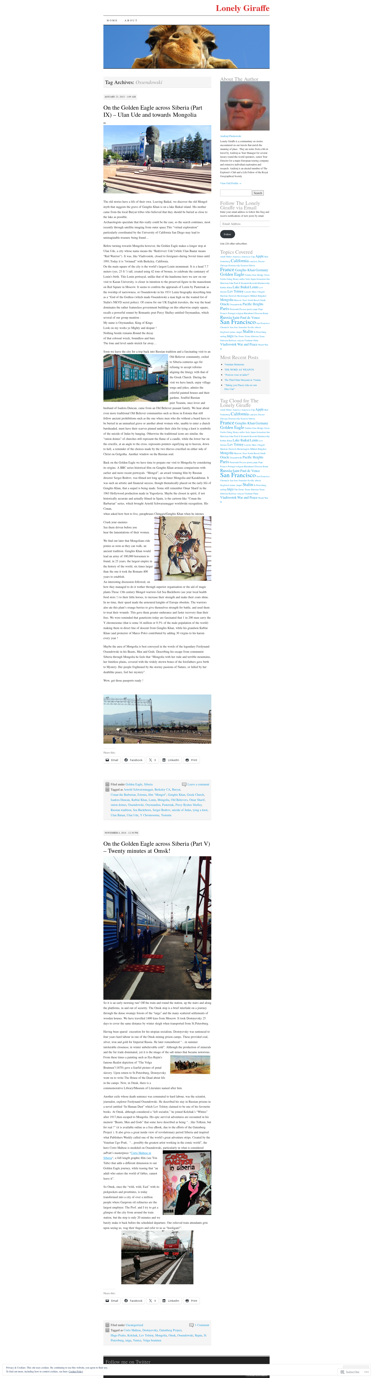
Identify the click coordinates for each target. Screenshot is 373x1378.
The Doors (239, 336)
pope (255, 309)
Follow (227, 234)
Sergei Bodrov (161, 810)
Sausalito (243, 327)
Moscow (238, 300)
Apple (259, 256)
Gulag (229, 278)
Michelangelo (243, 295)
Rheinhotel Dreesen (253, 313)
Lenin (152, 800)
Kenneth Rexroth (249, 283)
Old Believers (179, 800)
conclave (253, 261)
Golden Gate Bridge (254, 274)
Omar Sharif (197, 800)
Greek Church (195, 795)
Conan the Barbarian (123, 795)
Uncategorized (134, 1325)
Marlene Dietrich (228, 295)
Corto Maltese (132, 1330)
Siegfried (224, 331)
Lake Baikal (241, 287)
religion (239, 313)
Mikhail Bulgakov (258, 295)
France (227, 269)
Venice (137, 1340)
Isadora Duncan (120, 800)
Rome (265, 313)
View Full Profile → (230, 183)
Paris (224, 308)
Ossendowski (136, 805)
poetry (250, 309)
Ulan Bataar (118, 815)
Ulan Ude (132, 815)
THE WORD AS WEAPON (239, 369)
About (131, 20)
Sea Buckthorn (142, 810)
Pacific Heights (253, 304)
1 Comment (202, 1325)
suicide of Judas (181, 810)
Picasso (242, 309)
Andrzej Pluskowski (230, 136)
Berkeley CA (162, 789)
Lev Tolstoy (146, 1335)
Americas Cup (248, 256)
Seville (251, 327)
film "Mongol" (157, 795)
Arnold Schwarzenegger (138, 789)
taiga (128, 1340)
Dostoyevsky (150, 1330)
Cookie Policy (76, 1371)
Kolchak (132, 1335)
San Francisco (238, 321)
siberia (258, 327)
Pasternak (168, 805)
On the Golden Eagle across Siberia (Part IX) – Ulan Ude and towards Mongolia (152, 110)
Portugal (231, 313)
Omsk (172, 1335)
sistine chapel (235, 331)
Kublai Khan (139, 800)
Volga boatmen (152, 1340)
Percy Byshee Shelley (188, 805)
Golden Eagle (134, 784)
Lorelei (247, 291)
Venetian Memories (234, 364)
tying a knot (200, 810)
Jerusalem (261, 278)
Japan (253, 278)
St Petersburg (260, 331)
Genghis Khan (176, 795)
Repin (198, 1335)
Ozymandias (152, 805)
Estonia (142, 795)
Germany (262, 270)
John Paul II (234, 283)
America (236, 256)
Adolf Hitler (226, 256)
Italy (248, 278)
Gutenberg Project (170, 1330)
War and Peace (247, 344)
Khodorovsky (264, 283)
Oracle (224, 304)
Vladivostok (228, 344)
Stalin (248, 331)
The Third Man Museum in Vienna (242, 379)
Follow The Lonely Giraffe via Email (240, 205)
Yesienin (166, 815)
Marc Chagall (258, 291)
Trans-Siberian (252, 336)
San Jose (234, 327)
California (240, 260)
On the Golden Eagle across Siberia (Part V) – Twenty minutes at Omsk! (156, 847)
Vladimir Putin (251, 340)
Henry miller (239, 278)
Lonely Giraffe (243, 7)
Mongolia (163, 800)
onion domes (118, 805)
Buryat (176, 789)
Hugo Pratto (118, 1335)
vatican (240, 340)
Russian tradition (121, 810)
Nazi (244, 300)
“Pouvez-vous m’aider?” (237, 374)
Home (112, 20)
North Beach (253, 300)
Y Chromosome (149, 815)
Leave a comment (198, 784)
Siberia (148, 784)
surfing (223, 336)
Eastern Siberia (248, 265)
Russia (226, 317)
